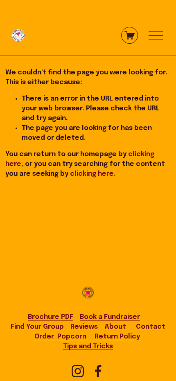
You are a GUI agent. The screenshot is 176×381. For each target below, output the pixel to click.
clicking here (92, 173)
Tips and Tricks (88, 346)
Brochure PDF (50, 317)
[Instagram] (77, 371)
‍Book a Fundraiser (110, 317)
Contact (150, 326)
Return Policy (117, 336)
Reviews (84, 326)
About (115, 326)
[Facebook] (98, 371)
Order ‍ (60, 336)
